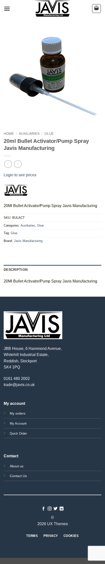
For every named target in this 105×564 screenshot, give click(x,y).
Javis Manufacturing (28, 241)
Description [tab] (16, 270)
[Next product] (8, 164)
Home (9, 134)
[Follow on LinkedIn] (61, 509)
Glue (49, 134)
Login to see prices (20, 175)
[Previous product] (17, 164)
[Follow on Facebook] (43, 509)
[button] (7, 8)
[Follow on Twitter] (55, 509)
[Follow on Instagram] (50, 509)
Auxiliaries (29, 134)
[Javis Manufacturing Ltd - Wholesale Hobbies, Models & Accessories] (52, 8)
